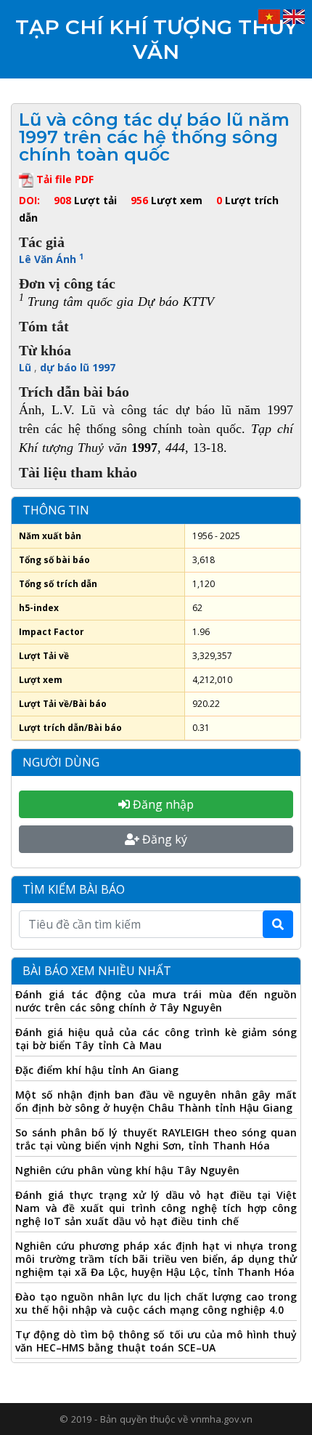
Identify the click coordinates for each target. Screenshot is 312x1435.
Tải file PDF (63, 179)
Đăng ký (163, 839)
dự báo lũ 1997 (77, 367)
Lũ (26, 367)
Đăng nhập (162, 804)
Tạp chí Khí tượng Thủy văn (156, 39)
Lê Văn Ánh (51, 259)
